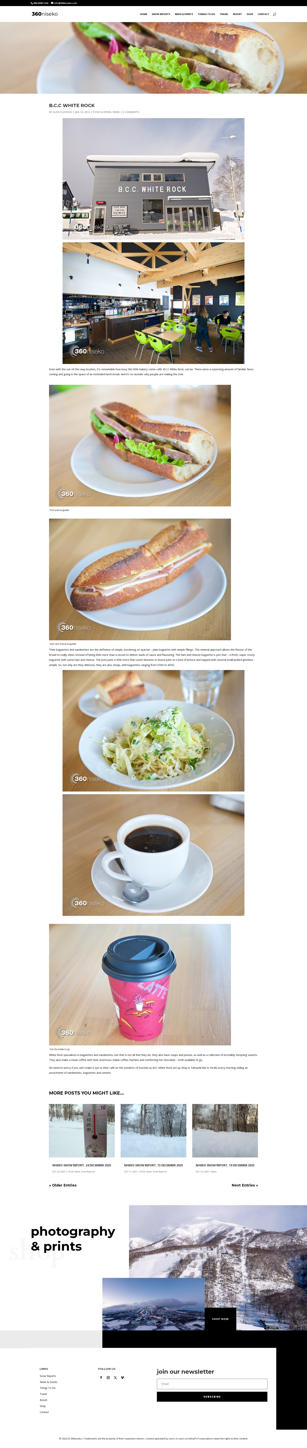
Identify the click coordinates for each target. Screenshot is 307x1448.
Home (143, 14)
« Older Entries (63, 1185)
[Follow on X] (115, 1377)
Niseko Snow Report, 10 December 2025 (225, 1165)
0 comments (131, 112)
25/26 (70, 1171)
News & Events (184, 14)
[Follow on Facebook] (101, 1377)
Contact (263, 14)
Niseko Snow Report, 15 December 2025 (153, 1165)
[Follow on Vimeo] (122, 1377)
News (116, 112)
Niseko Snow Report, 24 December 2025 (81, 1165)
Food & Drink (102, 112)
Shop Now (220, 1319)
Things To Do (206, 14)
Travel (224, 14)
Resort (237, 14)
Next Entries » (245, 1185)
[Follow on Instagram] (108, 1377)
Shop (250, 14)
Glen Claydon (62, 112)
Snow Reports (161, 14)
